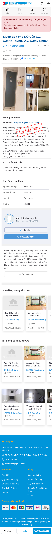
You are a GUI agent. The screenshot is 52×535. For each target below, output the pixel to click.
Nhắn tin (10, 531)
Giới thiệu (6, 475)
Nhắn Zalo (27, 230)
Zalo (25, 531)
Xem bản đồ (29, 58)
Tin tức (30, 495)
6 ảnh (7, 13)
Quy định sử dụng (9, 488)
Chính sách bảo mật (10, 484)
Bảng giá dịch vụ (34, 475)
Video (20, 13)
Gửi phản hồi (27, 274)
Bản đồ (32, 13)
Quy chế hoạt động (10, 479)
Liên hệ (5, 492)
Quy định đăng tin (35, 484)
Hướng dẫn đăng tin (36, 479)
